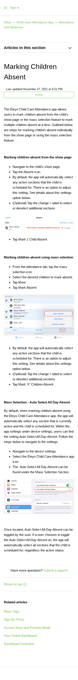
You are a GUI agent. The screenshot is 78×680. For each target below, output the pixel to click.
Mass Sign (11, 611)
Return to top (13, 584)
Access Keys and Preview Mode (27, 627)
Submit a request (56, 570)
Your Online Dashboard (20, 635)
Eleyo (7, 22)
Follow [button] (39, 94)
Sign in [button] (15, 7)
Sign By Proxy (14, 619)
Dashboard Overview (19, 644)
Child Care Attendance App (35, 22)
